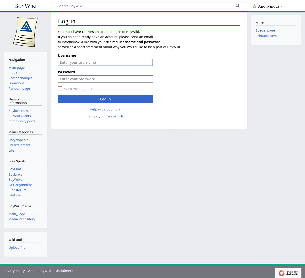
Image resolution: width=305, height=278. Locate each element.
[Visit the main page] (25, 31)
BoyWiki (25, 5)
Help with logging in (105, 109)
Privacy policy (14, 270)
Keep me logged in (78, 88)
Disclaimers (64, 270)
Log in (105, 99)
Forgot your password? (105, 116)
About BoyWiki (39, 270)
